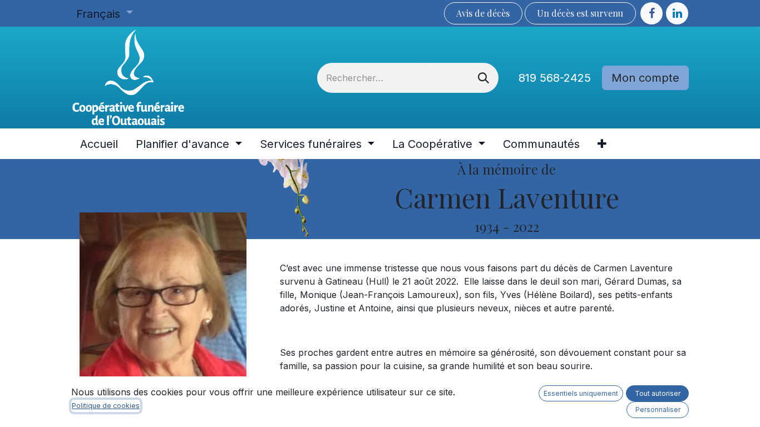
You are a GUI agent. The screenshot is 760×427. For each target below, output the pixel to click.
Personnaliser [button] (657, 409)
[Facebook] (651, 13)
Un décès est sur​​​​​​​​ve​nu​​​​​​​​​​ (580, 13)
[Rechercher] (483, 78)
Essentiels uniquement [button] (581, 393)
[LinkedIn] (677, 13)
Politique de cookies (106, 405)
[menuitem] (99, 144)
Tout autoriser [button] (657, 393)
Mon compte (645, 78)
